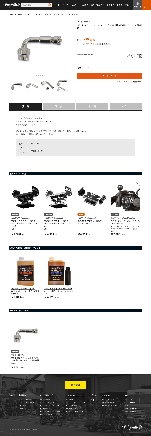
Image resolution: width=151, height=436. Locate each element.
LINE (127, 405)
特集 (127, 5)
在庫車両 (111, 5)
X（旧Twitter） (131, 402)
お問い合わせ (72, 408)
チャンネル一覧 (108, 399)
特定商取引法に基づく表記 (50, 411)
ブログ (120, 5)
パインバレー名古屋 (27, 402)
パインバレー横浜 (26, 399)
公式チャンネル (108, 402)
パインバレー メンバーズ (76, 402)
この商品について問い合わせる (128, 81)
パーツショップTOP (48, 402)
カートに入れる (110, 76)
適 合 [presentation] (58, 106)
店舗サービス (88, 5)
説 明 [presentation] (25, 106)
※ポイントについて (103, 44)
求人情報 (75, 385)
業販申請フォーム (47, 414)
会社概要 (70, 399)
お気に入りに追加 (135, 57)
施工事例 (100, 5)
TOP (11, 395)
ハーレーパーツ (61, 5)
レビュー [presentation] (126, 106)
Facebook (130, 399)
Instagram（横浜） (133, 408)
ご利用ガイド (46, 408)
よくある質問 (72, 405)
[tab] (25, 106)
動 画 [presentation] (92, 106)
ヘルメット (75, 5)
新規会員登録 (46, 399)
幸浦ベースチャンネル (111, 405)
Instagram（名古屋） (134, 411)
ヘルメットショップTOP (50, 405)
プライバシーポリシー (75, 411)
